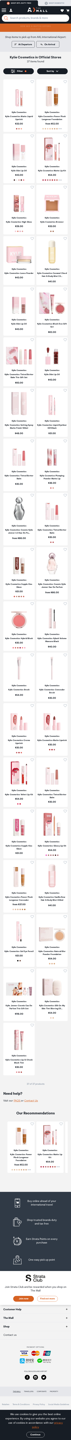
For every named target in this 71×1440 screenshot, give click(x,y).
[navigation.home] (37, 10)
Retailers (5, 1404)
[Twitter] (43, 1377)
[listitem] (19, 105)
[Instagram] (35, 1377)
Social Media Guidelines (58, 1404)
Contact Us (31, 1100)
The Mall (17, 1392)
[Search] (6, 18)
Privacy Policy (39, 1404)
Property (54, 1392)
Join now (23, 1298)
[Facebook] (27, 1377)
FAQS (17, 1100)
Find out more (47, 1298)
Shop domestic (56, 3)
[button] (4, 10)
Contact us (10, 1335)
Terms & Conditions (21, 1404)
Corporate (42, 1392)
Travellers (29, 1392)
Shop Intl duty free (21, 3)
